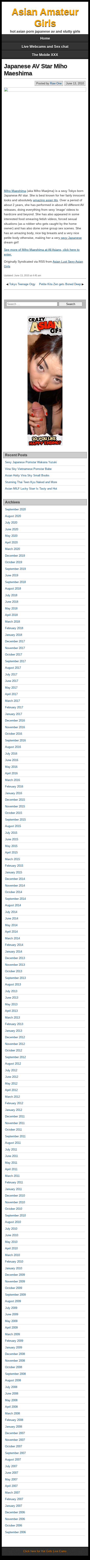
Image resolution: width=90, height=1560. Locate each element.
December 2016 (15, 720)
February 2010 (14, 1261)
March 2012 (12, 1096)
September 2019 (15, 568)
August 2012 (13, 1063)
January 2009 (13, 1347)
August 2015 (13, 826)
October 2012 (13, 1050)
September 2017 (15, 661)
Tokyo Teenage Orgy (22, 284)
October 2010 (13, 1208)
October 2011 (13, 1129)
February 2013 (14, 1024)
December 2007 (15, 1433)
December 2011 (15, 1116)
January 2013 (13, 1030)
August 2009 (13, 1301)
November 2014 (15, 885)
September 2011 (15, 1136)
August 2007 (13, 1459)
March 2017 (12, 700)
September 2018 (15, 582)
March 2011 (12, 1176)
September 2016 (15, 740)
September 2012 (15, 1057)
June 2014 (11, 918)
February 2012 (14, 1103)
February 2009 (14, 1340)
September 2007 (15, 1453)
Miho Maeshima (15, 191)
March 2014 (12, 938)
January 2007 (13, 1505)
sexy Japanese (71, 237)
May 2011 (11, 1162)
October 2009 (13, 1288)
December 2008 (15, 1354)
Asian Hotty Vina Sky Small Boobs (27, 475)
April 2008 (11, 1406)
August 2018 (13, 588)
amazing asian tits (45, 200)
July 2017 (11, 674)
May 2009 (11, 1321)
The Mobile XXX (45, 55)
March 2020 (12, 549)
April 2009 (11, 1327)
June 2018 (11, 601)
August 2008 (13, 1380)
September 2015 (15, 819)
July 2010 (11, 1228)
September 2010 (15, 1215)
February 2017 (14, 707)
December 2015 (15, 799)
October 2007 (13, 1446)
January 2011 (13, 1189)
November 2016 (15, 727)
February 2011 (14, 1182)
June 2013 (11, 997)
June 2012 (11, 1076)
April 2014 (11, 931)
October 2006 (13, 1525)
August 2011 (13, 1142)
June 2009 (11, 1314)
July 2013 (11, 991)
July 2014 (11, 912)
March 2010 (12, 1255)
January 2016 (13, 793)
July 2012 (11, 1070)
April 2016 (11, 773)
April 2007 (11, 1486)
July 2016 (11, 753)
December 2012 (15, 1037)
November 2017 (15, 648)
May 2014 (11, 925)
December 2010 (15, 1195)
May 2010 (11, 1242)
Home (45, 38)
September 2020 (15, 509)
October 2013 (13, 971)
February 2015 (14, 865)
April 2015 (11, 852)
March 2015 (12, 859)
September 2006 (15, 1532)
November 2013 (15, 964)
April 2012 (11, 1090)
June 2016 (11, 760)
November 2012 (15, 1044)
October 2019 (13, 562)
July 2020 (11, 522)
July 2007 (11, 1466)
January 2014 (13, 951)
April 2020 (11, 542)
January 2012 (13, 1110)
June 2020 (11, 529)
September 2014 (15, 898)
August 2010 (13, 1222)
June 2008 (11, 1393)
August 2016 (13, 747)
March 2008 (12, 1413)
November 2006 (15, 1519)
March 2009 (12, 1334)
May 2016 (11, 766)
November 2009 (15, 1281)
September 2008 (15, 1373)
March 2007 (12, 1492)
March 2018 (12, 621)
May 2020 (11, 535)
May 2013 (11, 1004)
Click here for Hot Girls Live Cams (45, 1551)
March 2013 (12, 1017)
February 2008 (14, 1420)
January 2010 (13, 1268)
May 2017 (11, 687)
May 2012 (11, 1083)
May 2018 (11, 608)
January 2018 (13, 634)
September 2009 (15, 1294)
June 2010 (11, 1235)
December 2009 (15, 1274)
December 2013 (15, 958)
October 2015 (13, 813)
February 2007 (14, 1499)
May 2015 (11, 846)
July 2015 (11, 832)
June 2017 (11, 681)
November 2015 (15, 806)
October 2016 (13, 733)
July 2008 (11, 1387)
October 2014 (13, 892)
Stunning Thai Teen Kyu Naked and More (31, 482)
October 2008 (13, 1367)
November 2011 (15, 1123)
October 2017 (13, 654)
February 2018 (14, 628)
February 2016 (14, 786)
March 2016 (12, 780)
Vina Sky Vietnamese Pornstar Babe (28, 469)
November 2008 (15, 1360)
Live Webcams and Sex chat (45, 46)
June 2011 (11, 1156)
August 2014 (13, 905)
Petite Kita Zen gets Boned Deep (60, 284)
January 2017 (13, 714)
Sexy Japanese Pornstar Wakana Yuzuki (31, 462)
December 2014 (15, 878)
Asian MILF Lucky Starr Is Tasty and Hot (31, 488)
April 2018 (11, 615)
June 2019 (11, 575)
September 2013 (15, 978)
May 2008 (11, 1400)
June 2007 (11, 1472)
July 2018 (11, 595)
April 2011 (11, 1169)
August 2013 (13, 984)
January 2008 (13, 1426)
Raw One (56, 83)
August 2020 (13, 516)
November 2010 (15, 1202)
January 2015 (13, 872)
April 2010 (11, 1248)
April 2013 (11, 1010)
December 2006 (15, 1512)
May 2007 (11, 1479)
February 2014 (14, 944)
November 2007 (15, 1439)
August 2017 (13, 667)
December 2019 (15, 555)
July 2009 (11, 1307)
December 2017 (15, 641)
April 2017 (11, 694)
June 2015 (11, 839)
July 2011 (11, 1149)
